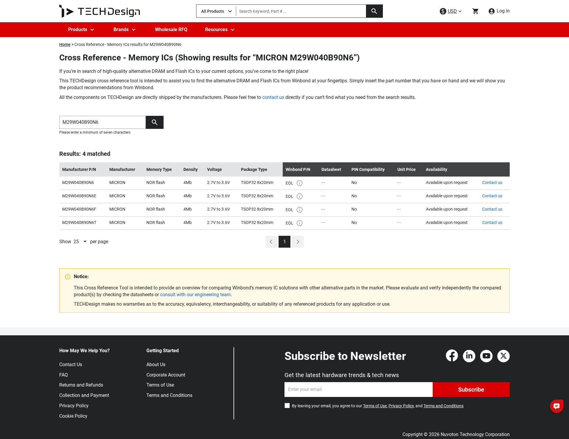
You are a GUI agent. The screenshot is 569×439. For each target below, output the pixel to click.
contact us (273, 97)
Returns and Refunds (81, 385)
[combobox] (80, 241)
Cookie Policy (73, 416)
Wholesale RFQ (171, 29)
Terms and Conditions (169, 395)
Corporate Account (165, 375)
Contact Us (70, 364)
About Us (155, 364)
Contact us (492, 182)
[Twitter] (503, 356)
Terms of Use (160, 385)
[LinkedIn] (469, 356)
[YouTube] (486, 356)
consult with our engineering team (195, 294)
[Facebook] (452, 356)
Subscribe (471, 389)
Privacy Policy (74, 405)
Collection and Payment (84, 395)
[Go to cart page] (475, 11)
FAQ (63, 375)
